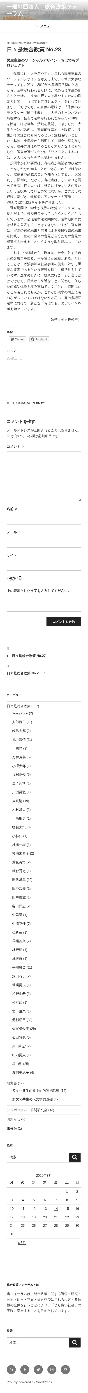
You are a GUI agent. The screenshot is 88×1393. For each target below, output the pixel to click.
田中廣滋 (19, 897)
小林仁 (17, 836)
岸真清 (17, 801)
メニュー (46, 26)
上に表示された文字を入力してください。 (39, 591)
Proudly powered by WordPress (29, 1382)
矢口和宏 (19, 1046)
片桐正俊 (19, 774)
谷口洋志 (19, 906)
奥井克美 (19, 757)
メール (14, 532)
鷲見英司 (19, 862)
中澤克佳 (19, 924)
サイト (12, 555)
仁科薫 (17, 932)
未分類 (12, 1128)
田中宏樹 (19, 888)
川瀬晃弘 (19, 792)
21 (56, 1217)
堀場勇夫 (19, 985)
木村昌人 (19, 810)
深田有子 (19, 976)
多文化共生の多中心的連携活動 (36, 1090)
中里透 (17, 915)
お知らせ (13, 1119)
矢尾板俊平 (39, 403)
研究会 (12, 1083)
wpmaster (40, 43)
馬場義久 (19, 941)
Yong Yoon (20, 713)
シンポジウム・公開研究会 (27, 1110)
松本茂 (17, 1002)
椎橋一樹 (19, 845)
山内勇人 (19, 1055)
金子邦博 (19, 783)
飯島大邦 (19, 731)
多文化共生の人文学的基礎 (32, 1099)
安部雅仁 (19, 722)
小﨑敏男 (19, 818)
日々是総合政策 (21, 403)
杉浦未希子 (20, 853)
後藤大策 (19, 827)
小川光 (17, 748)
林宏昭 (17, 950)
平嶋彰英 (19, 967)
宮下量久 (19, 1011)
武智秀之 (19, 871)
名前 (12, 509)
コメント (16, 446)
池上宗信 (19, 739)
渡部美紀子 (20, 1072)
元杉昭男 (19, 1020)
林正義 (17, 958)
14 (56, 1209)
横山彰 (17, 1064)
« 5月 (22, 1243)
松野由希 (19, 994)
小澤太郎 (19, 766)
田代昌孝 (19, 880)
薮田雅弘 (19, 1037)
